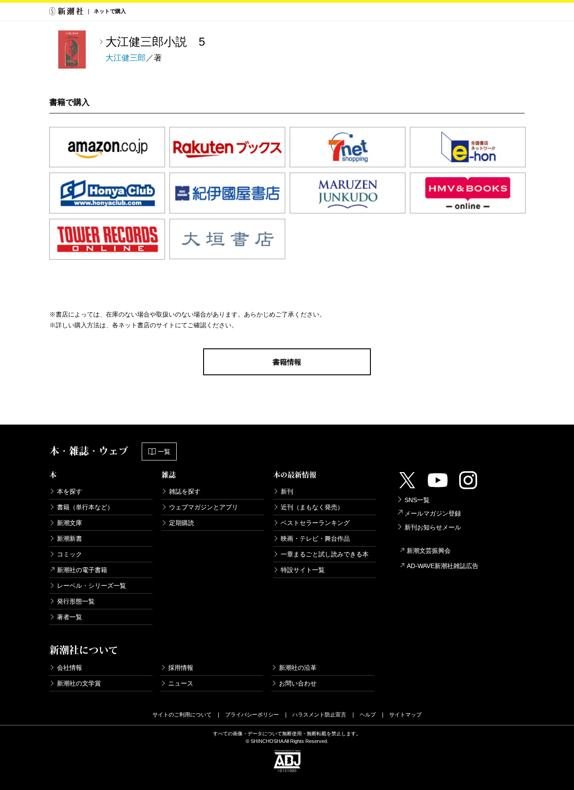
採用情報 (180, 667)
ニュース (180, 683)
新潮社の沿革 (298, 667)
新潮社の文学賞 (79, 683)
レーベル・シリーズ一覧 (91, 585)
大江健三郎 (125, 57)
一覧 (164, 451)
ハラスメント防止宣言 (319, 715)
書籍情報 (287, 362)
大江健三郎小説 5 (155, 41)
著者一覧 (69, 617)
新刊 (287, 491)
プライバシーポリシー (252, 715)
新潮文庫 (69, 522)
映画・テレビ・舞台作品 (315, 538)
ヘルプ (368, 715)
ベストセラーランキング (315, 522)
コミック (69, 554)
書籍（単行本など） (85, 507)
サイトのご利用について (182, 715)
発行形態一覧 (76, 601)
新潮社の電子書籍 (82, 569)
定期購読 (181, 522)
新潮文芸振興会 (429, 550)
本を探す (69, 491)
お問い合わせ (298, 683)
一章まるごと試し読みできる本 (325, 554)
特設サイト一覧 (303, 569)
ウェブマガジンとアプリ (203, 507)
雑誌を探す (184, 491)
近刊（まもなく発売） (312, 507)
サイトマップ (405, 715)
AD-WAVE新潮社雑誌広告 (442, 565)
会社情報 (69, 667)
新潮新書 (69, 538)
